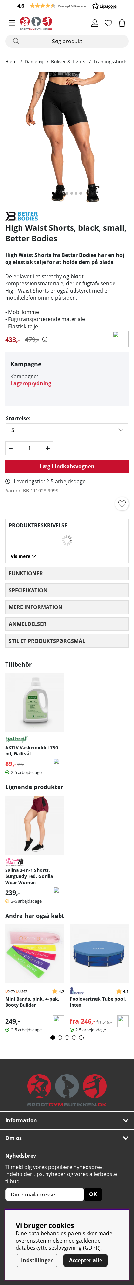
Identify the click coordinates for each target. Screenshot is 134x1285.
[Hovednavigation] (12, 23)
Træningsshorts (110, 61)
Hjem (11, 61)
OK (93, 1194)
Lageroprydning (30, 383)
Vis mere (20, 556)
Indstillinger (37, 1260)
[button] (67, 5)
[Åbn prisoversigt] (44, 339)
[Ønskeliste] (108, 23)
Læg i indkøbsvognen (67, 466)
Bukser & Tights (68, 61)
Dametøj (34, 61)
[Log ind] (94, 23)
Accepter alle (85, 1260)
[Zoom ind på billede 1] (67, 139)
